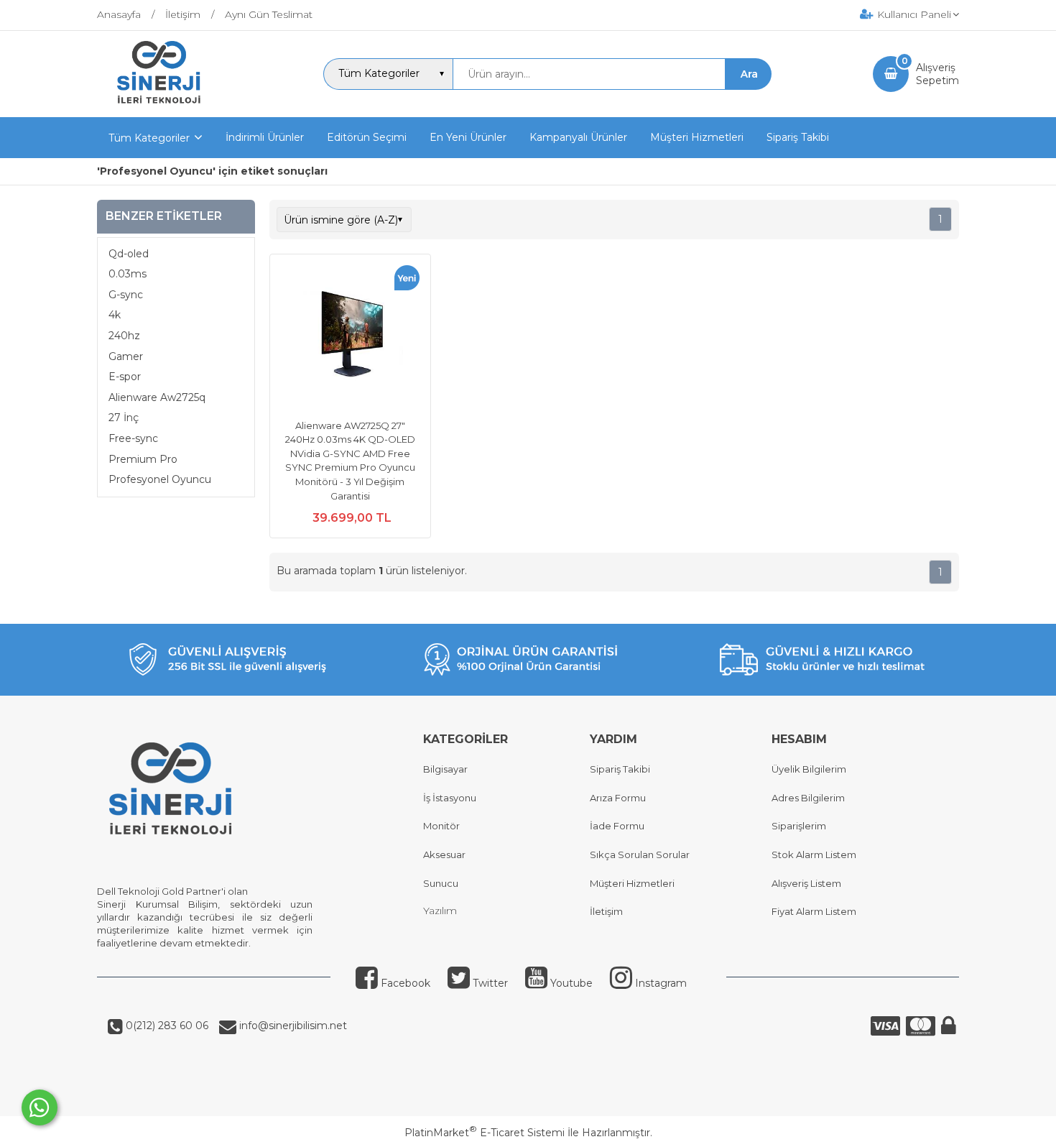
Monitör (441, 826)
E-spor (124, 376)
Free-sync (133, 438)
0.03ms (127, 273)
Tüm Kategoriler (149, 138)
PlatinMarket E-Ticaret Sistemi (484, 1132)
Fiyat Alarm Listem (814, 911)
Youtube (570, 983)
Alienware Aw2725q (156, 397)
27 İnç (123, 417)
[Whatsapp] (39, 1107)
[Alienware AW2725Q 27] (350, 336)
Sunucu (440, 883)
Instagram (659, 983)
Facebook (404, 983)
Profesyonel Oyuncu (159, 479)
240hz (124, 335)
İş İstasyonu (449, 797)
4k (114, 314)
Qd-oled (128, 253)
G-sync (125, 294)
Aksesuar (444, 854)
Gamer (125, 356)
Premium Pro (142, 459)
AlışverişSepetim (937, 74)
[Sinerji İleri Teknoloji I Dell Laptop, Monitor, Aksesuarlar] (159, 104)
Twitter (489, 983)
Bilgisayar (445, 769)
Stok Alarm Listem (814, 854)
